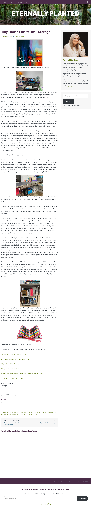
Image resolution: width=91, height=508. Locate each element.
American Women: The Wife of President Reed (13, 423)
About (12, 2)
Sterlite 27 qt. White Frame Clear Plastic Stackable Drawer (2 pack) (22, 373)
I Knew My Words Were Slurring (45, 422)
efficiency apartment (42, 412)
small (10, 414)
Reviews (16, 410)
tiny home (29, 414)
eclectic (34, 412)
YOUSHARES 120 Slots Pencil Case (12, 378)
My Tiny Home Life (8, 410)
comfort (16, 412)
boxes (4, 412)
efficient (50, 412)
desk (25, 412)
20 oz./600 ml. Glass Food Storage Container (15, 364)
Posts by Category (23, 2)
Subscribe (68, 101)
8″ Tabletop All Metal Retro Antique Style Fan (15, 359)
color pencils (10, 412)
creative (21, 412)
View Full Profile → (69, 87)
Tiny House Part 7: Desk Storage (25, 32)
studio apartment (21, 414)
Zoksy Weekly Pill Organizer (10, 369)
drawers (29, 412)
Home (4, 2)
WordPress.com (85, 481)
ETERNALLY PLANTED (46, 13)
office (54, 412)
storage (14, 414)
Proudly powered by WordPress (61, 481)
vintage (35, 414)
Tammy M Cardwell (19, 36)
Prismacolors (4, 414)
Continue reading (45, 504)
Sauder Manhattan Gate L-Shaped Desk (13, 354)
